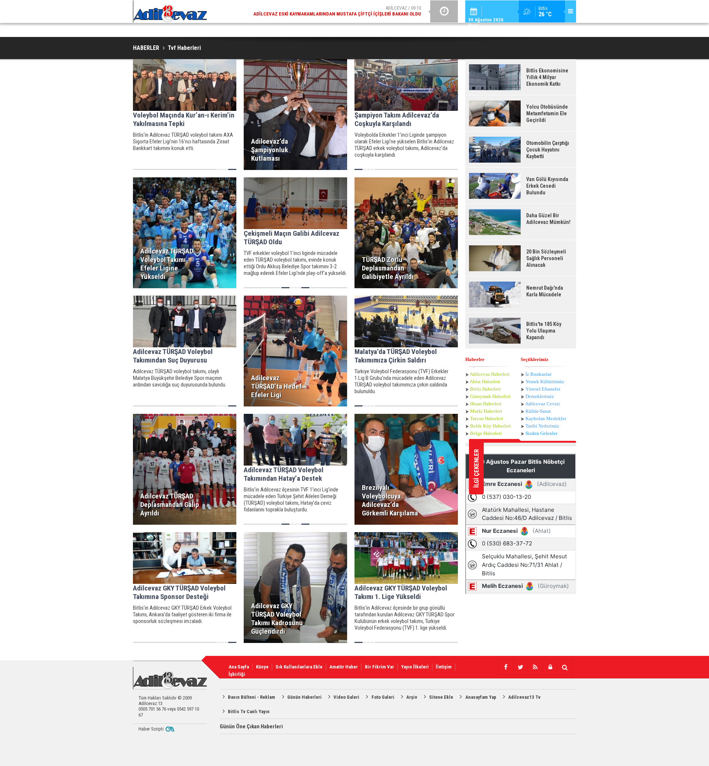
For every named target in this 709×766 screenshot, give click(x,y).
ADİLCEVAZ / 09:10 (337, 11)
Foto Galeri (382, 697)
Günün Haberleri (304, 697)
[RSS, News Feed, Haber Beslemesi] (535, 667)
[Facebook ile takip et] (505, 667)
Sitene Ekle (441, 697)
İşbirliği (237, 674)
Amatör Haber (343, 667)
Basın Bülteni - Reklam (251, 697)
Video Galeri (346, 697)
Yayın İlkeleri (415, 667)
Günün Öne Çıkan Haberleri (251, 726)
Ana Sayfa (239, 667)
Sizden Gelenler (541, 433)
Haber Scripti (151, 729)
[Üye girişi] (549, 667)
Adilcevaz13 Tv (524, 697)
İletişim (444, 667)
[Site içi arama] (564, 667)
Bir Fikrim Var (379, 667)
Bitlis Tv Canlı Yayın (249, 711)
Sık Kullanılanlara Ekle (298, 667)
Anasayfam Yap (480, 697)
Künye (262, 667)
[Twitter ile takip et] (520, 667)
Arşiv (411, 697)
